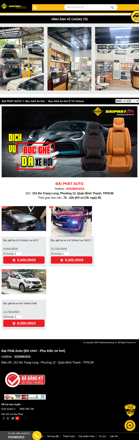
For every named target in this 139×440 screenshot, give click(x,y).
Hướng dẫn (53, 436)
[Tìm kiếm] (112, 7)
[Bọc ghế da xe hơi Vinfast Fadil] (24, 281)
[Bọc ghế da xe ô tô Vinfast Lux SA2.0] (71, 221)
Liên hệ (114, 436)
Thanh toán (69, 436)
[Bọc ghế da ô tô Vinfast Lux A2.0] (24, 218)
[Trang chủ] (14, 6)
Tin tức (102, 436)
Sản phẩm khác (86, 436)
